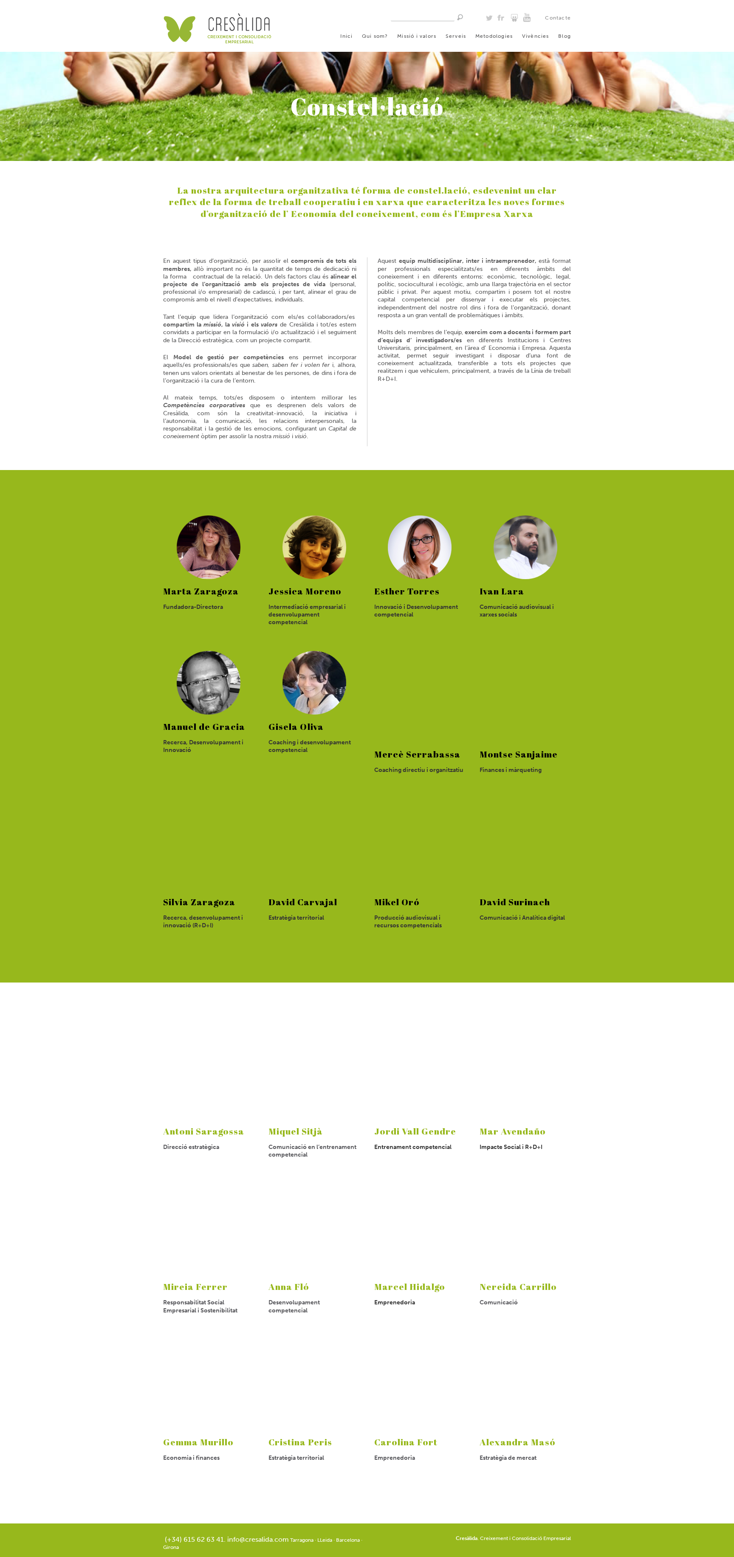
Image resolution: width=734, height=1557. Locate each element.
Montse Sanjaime (519, 754)
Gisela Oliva (296, 726)
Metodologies (494, 36)
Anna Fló (288, 1286)
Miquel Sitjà (295, 1131)
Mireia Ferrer (195, 1286)
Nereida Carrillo (518, 1286)
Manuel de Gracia (204, 726)
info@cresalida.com (258, 1539)
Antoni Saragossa (203, 1131)
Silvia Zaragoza (199, 902)
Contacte (558, 18)
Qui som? (375, 36)
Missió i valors (416, 36)
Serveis (456, 36)
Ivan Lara (502, 591)
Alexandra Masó (518, 1442)
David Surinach (515, 902)
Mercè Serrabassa (417, 754)
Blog (564, 36)
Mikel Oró (397, 902)
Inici (346, 36)
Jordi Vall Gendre (415, 1131)
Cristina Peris (300, 1442)
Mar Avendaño (513, 1131)
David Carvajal (302, 902)
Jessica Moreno (305, 591)
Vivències (535, 36)
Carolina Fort (406, 1442)
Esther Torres (407, 591)
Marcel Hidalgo (409, 1286)
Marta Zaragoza (201, 591)
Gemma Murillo (198, 1442)
